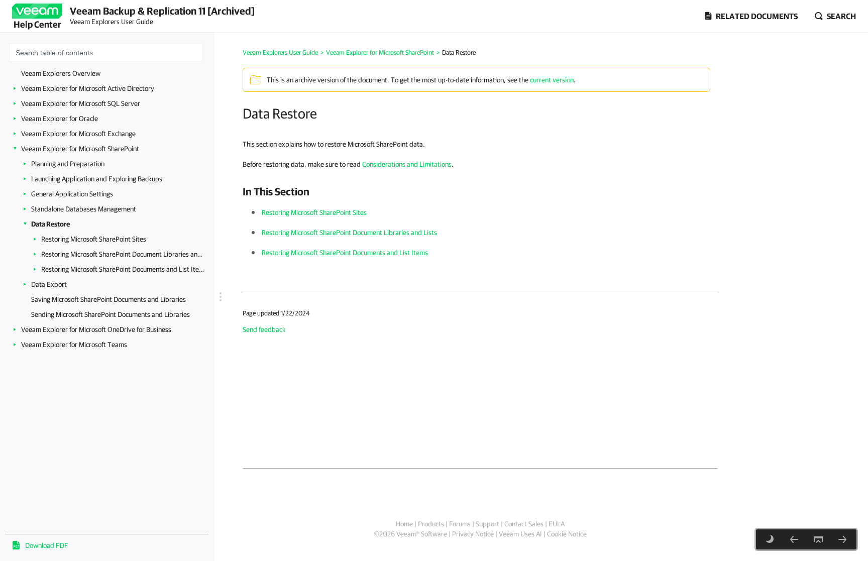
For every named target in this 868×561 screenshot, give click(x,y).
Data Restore (50, 224)
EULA (557, 524)
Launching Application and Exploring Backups (96, 179)
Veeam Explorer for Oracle (59, 119)
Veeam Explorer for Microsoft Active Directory (87, 88)
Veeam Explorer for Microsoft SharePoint (80, 149)
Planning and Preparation (67, 164)
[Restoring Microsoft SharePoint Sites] (842, 539)
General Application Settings (72, 194)
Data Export (49, 284)
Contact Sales (524, 524)
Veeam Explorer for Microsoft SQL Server (80, 103)
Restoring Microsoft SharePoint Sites (93, 239)
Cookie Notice (567, 534)
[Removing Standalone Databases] (794, 539)
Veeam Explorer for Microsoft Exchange (78, 134)
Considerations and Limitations (407, 164)
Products (431, 524)
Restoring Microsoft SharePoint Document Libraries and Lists (122, 254)
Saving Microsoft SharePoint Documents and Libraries (108, 299)
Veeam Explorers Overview (60, 73)
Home (404, 524)
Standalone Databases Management (83, 209)
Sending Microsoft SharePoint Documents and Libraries (110, 314)
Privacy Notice (473, 534)
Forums (460, 524)
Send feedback (264, 329)
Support (487, 524)
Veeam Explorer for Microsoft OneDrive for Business (96, 329)
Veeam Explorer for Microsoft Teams (74, 345)
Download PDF (46, 545)
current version (552, 80)
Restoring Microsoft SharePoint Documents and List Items (122, 269)
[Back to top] (818, 539)
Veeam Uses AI (520, 534)
